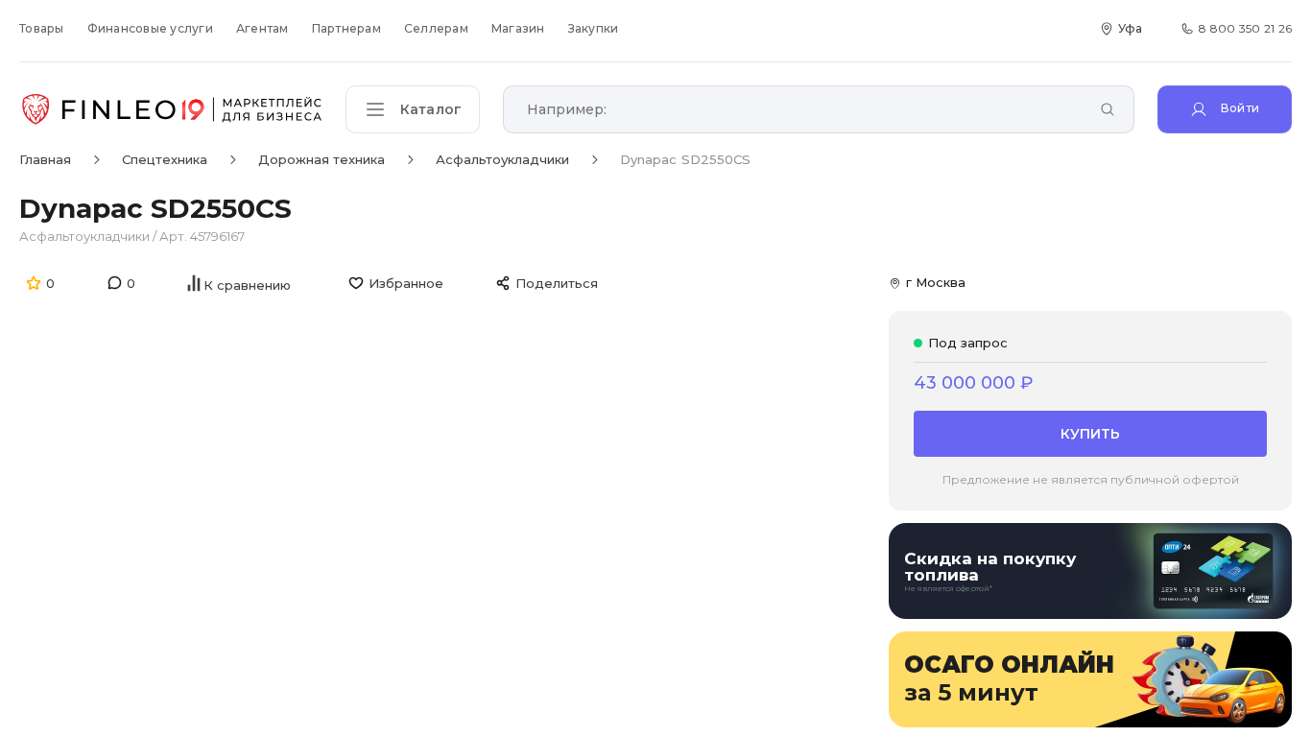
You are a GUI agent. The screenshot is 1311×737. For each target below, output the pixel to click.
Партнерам (346, 28)
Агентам (262, 28)
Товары (41, 28)
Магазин (518, 28)
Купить (1090, 433)
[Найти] (1107, 111)
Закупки (593, 28)
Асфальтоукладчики (86, 236)
